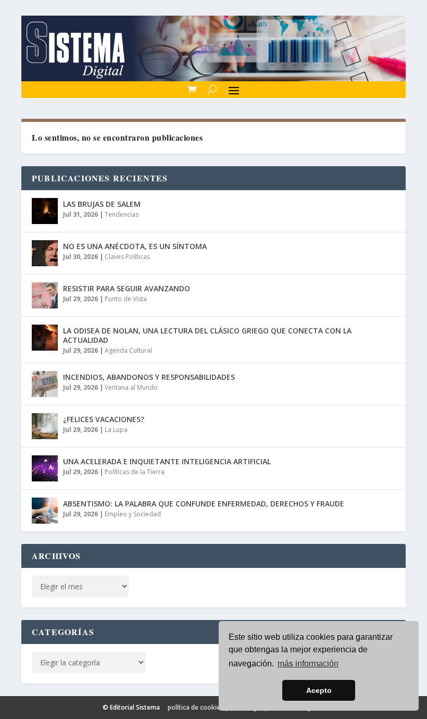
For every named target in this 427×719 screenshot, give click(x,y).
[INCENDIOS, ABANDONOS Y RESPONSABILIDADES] (45, 384)
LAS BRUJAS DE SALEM (102, 204)
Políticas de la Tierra (135, 471)
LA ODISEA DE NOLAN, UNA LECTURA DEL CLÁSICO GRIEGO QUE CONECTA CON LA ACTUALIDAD (207, 335)
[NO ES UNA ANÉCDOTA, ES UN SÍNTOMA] (45, 253)
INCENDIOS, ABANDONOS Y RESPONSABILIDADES (149, 377)
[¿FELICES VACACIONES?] (45, 426)
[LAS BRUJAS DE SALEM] (45, 211)
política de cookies (195, 707)
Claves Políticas (127, 256)
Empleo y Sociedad (133, 514)
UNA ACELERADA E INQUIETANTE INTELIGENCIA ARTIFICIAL (167, 461)
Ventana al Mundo (131, 387)
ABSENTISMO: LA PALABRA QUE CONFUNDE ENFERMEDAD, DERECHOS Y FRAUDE (203, 504)
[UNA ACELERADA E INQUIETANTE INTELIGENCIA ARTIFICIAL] (45, 468)
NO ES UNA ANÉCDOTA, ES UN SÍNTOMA (135, 246)
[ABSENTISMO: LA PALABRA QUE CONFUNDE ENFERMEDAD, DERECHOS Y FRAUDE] (45, 511)
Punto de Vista (126, 298)
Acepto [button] (319, 690)
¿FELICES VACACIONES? (103, 419)
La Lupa (116, 429)
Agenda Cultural (128, 350)
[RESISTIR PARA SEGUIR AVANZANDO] (45, 295)
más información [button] (308, 663)
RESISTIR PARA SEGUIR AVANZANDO (126, 288)
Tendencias (122, 214)
